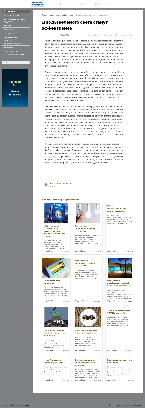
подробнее (48, 251)
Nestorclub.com (138, 405)
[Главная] (37, 4)
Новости (63, 4)
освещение (53, 15)
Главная (52, 4)
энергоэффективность (66, 15)
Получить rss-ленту (104, 4)
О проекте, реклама (81, 4)
